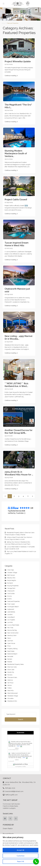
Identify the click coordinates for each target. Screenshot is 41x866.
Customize (20, 856)
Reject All (20, 861)
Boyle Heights (11, 580)
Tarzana (9, 675)
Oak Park (10, 641)
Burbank (10, 583)
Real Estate (10, 651)
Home (3, 23)
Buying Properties (13, 585)
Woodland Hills (12, 701)
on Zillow (20, 766)
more (18, 746)
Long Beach (11, 617)
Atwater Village (12, 572)
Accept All (20, 850)
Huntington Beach (13, 606)
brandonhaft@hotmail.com (14, 791)
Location (10, 614)
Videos (9, 688)
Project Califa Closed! (16, 199)
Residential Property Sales (15, 664)
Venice (9, 685)
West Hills (10, 690)
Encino (9, 596)
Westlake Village (12, 696)
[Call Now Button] (36, 861)
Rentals (9, 659)
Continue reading (10, 75)
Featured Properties (13, 601)
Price (9, 646)
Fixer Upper (11, 604)
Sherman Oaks (12, 667)
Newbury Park (11, 635)
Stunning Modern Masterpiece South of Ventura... (16, 153)
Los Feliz (10, 622)
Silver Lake (10, 669)
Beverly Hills (11, 578)
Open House (11, 643)
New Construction (13, 633)
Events (9, 599)
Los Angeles (11, 620)
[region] (20, 850)
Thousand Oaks (12, 677)
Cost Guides (11, 593)
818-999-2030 (10, 788)
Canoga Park (11, 588)
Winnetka (10, 698)
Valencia (10, 680)
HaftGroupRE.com (11, 795)
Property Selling (12, 648)
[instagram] (16, 818)
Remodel (10, 656)
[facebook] (5, 818)
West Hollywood (12, 693)
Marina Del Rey (12, 630)
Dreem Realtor (8, 828)
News (9, 638)
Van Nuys (10, 682)
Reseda (9, 661)
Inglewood (10, 609)
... (25, 118)
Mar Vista (10, 627)
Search (20, 719)
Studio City (10, 672)
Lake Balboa (11, 612)
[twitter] (10, 818)
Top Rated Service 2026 (16, 511)
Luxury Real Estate (13, 625)
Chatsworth (11, 591)
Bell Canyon (11, 575)
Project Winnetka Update (18, 61)
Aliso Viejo (10, 570)
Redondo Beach (12, 654)
